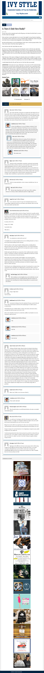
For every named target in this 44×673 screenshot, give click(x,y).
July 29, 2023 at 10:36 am (20, 318)
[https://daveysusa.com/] (22, 534)
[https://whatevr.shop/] (22, 667)
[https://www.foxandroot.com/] (22, 578)
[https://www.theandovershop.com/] (22, 489)
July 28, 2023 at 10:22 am (18, 289)
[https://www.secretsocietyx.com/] (22, 519)
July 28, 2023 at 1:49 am (23, 150)
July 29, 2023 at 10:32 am (19, 398)
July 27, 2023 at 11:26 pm (19, 199)
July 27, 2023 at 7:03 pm (16, 110)
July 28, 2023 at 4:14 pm (17, 389)
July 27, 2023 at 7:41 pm (17, 160)
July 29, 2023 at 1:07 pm (16, 416)
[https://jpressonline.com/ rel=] (22, 474)
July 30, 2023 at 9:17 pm (19, 443)
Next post (26, 99)
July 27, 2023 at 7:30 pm (19, 136)
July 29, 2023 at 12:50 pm (22, 274)
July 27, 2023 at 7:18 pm (20, 123)
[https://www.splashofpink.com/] (22, 608)
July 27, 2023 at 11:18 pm (17, 179)
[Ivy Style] (22, 8)
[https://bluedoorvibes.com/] (22, 593)
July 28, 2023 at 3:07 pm (17, 187)
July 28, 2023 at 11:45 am (19, 300)
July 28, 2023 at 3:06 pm (20, 345)
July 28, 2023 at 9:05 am (19, 235)
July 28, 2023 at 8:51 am (23, 210)
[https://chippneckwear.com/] (22, 504)
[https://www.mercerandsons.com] (22, 563)
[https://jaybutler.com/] (22, 548)
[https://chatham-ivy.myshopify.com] (22, 652)
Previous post (19, 99)
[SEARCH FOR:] (35, 20)
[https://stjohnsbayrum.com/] (22, 637)
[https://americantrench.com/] (22, 622)
